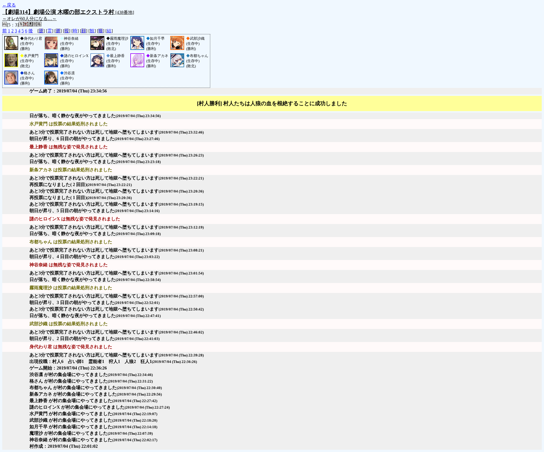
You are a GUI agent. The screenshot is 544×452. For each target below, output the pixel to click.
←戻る (9, 5)
